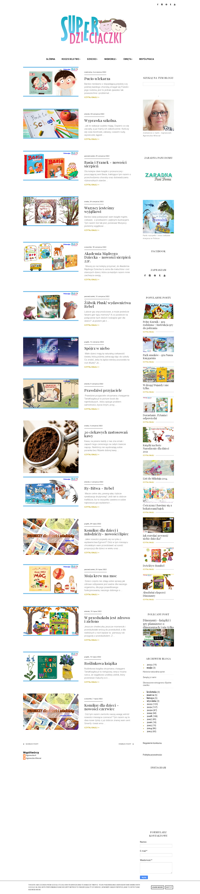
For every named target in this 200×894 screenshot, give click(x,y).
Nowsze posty (32, 744)
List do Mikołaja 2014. (155, 479)
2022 (150, 703)
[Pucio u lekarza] (50, 96)
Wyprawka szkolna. (100, 120)
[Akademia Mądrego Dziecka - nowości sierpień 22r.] (50, 271)
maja (150, 667)
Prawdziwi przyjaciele (103, 390)
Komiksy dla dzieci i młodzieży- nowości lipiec (106, 532)
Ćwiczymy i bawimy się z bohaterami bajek (157, 508)
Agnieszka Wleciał (33, 758)
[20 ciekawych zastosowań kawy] (50, 472)
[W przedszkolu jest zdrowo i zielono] (50, 635)
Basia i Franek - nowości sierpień (105, 164)
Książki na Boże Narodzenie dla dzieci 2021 (156, 449)
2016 (150, 722)
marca (151, 694)
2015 (149, 725)
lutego (151, 697)
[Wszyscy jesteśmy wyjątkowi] (50, 225)
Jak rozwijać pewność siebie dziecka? (155, 538)
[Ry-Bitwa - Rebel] (50, 506)
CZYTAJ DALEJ (91, 97)
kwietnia (152, 691)
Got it (169, 887)
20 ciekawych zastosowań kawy (106, 434)
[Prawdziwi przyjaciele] (50, 408)
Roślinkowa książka (100, 663)
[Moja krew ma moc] (50, 593)
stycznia (152, 700)
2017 (149, 719)
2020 (150, 710)
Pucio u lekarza (97, 78)
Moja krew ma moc (100, 575)
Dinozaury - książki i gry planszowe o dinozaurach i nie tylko (158, 623)
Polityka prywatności (152, 755)
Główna (50, 59)
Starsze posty (125, 744)
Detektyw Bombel (153, 566)
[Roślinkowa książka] (50, 681)
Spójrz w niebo (97, 348)
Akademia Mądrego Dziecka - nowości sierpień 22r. (107, 257)
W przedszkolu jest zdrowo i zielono (107, 619)
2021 (149, 707)
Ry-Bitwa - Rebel (99, 488)
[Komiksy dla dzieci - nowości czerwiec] (50, 729)
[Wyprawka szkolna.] (50, 138)
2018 (150, 716)
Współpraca (146, 59)
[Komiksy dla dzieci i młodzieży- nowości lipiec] (50, 554)
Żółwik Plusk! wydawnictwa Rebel (107, 304)
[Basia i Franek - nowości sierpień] (50, 180)
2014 (149, 728)
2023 (150, 664)
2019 (150, 712)
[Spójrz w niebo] (50, 366)
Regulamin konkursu (152, 743)
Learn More (157, 887)
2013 (149, 731)
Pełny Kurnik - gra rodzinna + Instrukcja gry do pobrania (158, 326)
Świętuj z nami (149, 677)
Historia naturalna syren (154, 672)
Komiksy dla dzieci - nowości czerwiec (101, 707)
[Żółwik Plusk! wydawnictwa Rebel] (50, 320)
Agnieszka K (31, 755)
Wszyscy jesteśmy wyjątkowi (99, 209)
